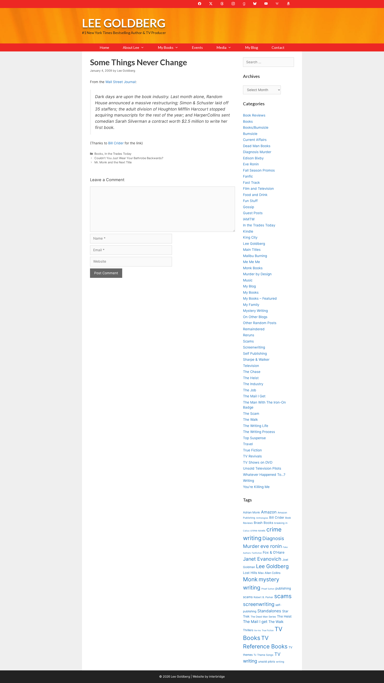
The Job (249, 390)
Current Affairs (255, 140)
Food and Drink (255, 195)
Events (197, 47)
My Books (165, 47)
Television (251, 366)
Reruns (248, 335)
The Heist (251, 378)
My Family (251, 305)
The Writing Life (255, 426)
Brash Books (263, 523)
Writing (248, 481)
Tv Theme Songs (263, 654)
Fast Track (251, 183)
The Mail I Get (254, 396)
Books (98, 153)
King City (250, 237)
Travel (248, 444)
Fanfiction (257, 553)
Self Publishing (255, 354)
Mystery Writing (255, 311)
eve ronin (271, 546)
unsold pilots (266, 661)
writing (280, 661)
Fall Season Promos (259, 170)
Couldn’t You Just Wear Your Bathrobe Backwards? (128, 158)
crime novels (257, 530)
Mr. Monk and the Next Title (113, 162)
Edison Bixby (253, 158)
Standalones (269, 610)
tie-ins (257, 630)
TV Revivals (252, 456)
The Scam (251, 414)
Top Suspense (254, 438)
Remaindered (254, 329)
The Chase (251, 372)
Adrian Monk (251, 512)
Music (247, 280)
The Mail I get (255, 621)
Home (104, 47)
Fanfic (248, 176)
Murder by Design (257, 274)
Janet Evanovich (262, 559)
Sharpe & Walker (256, 360)
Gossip (248, 207)
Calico (246, 530)
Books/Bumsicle (255, 128)
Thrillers (248, 630)
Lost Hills (250, 573)
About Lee (131, 47)
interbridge (217, 676)
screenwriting (258, 604)
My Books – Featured (260, 298)
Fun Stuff (250, 201)
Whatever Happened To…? (264, 475)
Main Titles (252, 250)
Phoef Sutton (267, 589)
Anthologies (262, 518)
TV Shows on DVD (257, 462)
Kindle (248, 231)
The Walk (250, 420)
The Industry (253, 384)
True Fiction (252, 450)
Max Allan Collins (269, 573)
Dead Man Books (256, 146)
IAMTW (249, 219)
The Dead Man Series (263, 616)
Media (221, 47)
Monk (250, 579)
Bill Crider (116, 143)
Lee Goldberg (123, 23)
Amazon (269, 511)
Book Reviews (254, 115)
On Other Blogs (255, 317)
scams (283, 596)
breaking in (280, 522)
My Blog (251, 47)
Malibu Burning (255, 256)
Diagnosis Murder (257, 152)
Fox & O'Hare (273, 552)
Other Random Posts (259, 323)
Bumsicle (250, 134)
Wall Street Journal (120, 82)
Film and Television (258, 189)
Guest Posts (253, 213)
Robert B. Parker (263, 597)
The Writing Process (259, 432)
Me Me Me (251, 262)
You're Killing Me (256, 487)
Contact (278, 47)
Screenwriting (254, 347)
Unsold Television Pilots (262, 468)
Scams (248, 341)
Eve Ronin (251, 164)
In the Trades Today (118, 153)
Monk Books (253, 268)
